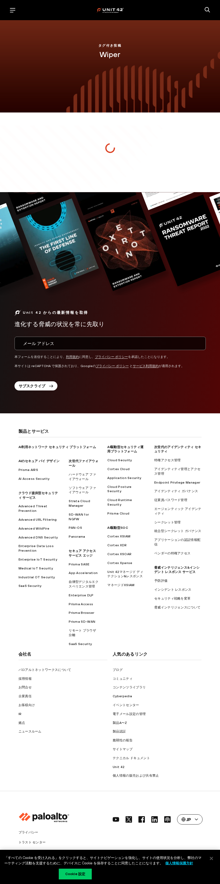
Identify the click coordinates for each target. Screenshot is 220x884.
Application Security (124, 478)
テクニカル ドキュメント (131, 758)
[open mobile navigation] (13, 10)
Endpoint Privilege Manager (177, 482)
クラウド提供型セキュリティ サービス (38, 495)
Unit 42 (118, 767)
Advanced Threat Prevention (33, 508)
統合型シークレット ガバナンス (177, 531)
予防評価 (160, 581)
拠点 (22, 723)
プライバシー (28, 832)
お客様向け (27, 705)
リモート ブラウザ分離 (82, 633)
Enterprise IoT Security (38, 559)
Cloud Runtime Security (119, 502)
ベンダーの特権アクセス (172, 553)
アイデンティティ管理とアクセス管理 (177, 471)
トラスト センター (32, 842)
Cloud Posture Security (119, 489)
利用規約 (72, 357)
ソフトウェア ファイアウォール (82, 490)
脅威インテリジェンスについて (177, 607)
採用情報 (25, 679)
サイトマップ (123, 749)
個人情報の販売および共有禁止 (136, 775)
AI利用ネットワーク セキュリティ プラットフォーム (57, 447)
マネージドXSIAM (120, 585)
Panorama (77, 536)
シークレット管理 (167, 522)
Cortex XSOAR (119, 554)
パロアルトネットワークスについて (45, 670)
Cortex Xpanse (119, 563)
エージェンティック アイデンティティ (177, 511)
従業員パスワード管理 (170, 500)
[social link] (116, 819)
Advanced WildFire (34, 528)
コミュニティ (123, 679)
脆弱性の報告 (123, 740)
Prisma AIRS (28, 470)
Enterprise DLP (81, 595)
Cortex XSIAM (118, 536)
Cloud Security (119, 460)
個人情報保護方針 (179, 863)
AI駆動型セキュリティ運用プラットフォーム (125, 449)
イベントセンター (126, 705)
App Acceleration (83, 573)
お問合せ (25, 687)
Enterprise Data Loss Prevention (36, 548)
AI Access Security (34, 479)
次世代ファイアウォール (83, 463)
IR (20, 714)
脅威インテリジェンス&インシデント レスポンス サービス (177, 570)
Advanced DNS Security (38, 537)
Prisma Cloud (118, 513)
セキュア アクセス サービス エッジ (82, 553)
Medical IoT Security (36, 568)
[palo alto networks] (110, 10)
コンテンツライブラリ (129, 687)
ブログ (118, 670)
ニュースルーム (30, 731)
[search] (207, 10)
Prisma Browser (81, 613)
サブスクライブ (32, 386)
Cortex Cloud (118, 469)
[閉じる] (211, 858)
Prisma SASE (79, 564)
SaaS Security (30, 586)
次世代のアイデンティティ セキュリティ (177, 449)
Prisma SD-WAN (82, 622)
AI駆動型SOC (117, 528)
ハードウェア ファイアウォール (82, 477)
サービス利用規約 (146, 366)
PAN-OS (75, 528)
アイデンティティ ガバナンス (176, 491)
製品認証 (119, 731)
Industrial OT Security (37, 577)
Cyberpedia (122, 696)
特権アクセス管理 (167, 460)
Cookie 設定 (75, 874)
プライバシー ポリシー (111, 357)
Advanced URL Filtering (38, 520)
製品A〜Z (120, 723)
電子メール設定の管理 (129, 714)
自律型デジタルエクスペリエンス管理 (83, 584)
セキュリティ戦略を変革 (172, 598)
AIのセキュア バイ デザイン (39, 461)
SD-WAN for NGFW (79, 517)
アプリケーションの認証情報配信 (177, 542)
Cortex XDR (117, 545)
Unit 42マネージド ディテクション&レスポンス (125, 574)
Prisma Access (81, 604)
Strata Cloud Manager (79, 503)
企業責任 (25, 696)
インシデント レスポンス (173, 589)
